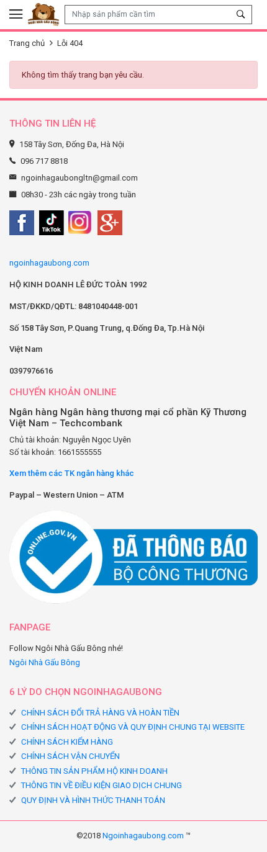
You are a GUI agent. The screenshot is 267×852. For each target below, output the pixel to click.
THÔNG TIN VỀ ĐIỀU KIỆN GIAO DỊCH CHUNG (101, 785)
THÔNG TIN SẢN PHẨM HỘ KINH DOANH (94, 771)
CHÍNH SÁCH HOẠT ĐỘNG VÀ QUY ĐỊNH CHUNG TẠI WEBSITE (133, 727)
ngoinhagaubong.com (49, 262)
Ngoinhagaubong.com (143, 835)
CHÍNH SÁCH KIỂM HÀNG (67, 742)
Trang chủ (27, 43)
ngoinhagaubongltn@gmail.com (79, 177)
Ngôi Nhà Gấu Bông (44, 662)
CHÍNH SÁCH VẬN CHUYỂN (70, 756)
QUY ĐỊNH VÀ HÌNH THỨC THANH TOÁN (93, 800)
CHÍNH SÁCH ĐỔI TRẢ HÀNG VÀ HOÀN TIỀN (100, 712)
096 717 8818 (44, 161)
